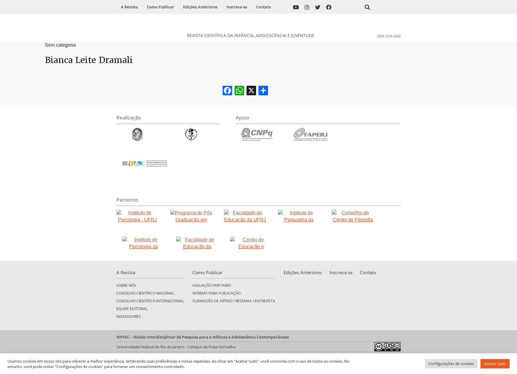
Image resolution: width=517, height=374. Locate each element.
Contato (263, 7)
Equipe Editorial (132, 308)
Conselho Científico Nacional (145, 293)
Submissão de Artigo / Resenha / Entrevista (233, 300)
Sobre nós (126, 285)
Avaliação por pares (211, 285)
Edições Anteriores (200, 7)
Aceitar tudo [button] (495, 363)
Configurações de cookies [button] (451, 363)
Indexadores (128, 316)
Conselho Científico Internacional (150, 300)
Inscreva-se (236, 7)
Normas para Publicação (216, 293)
